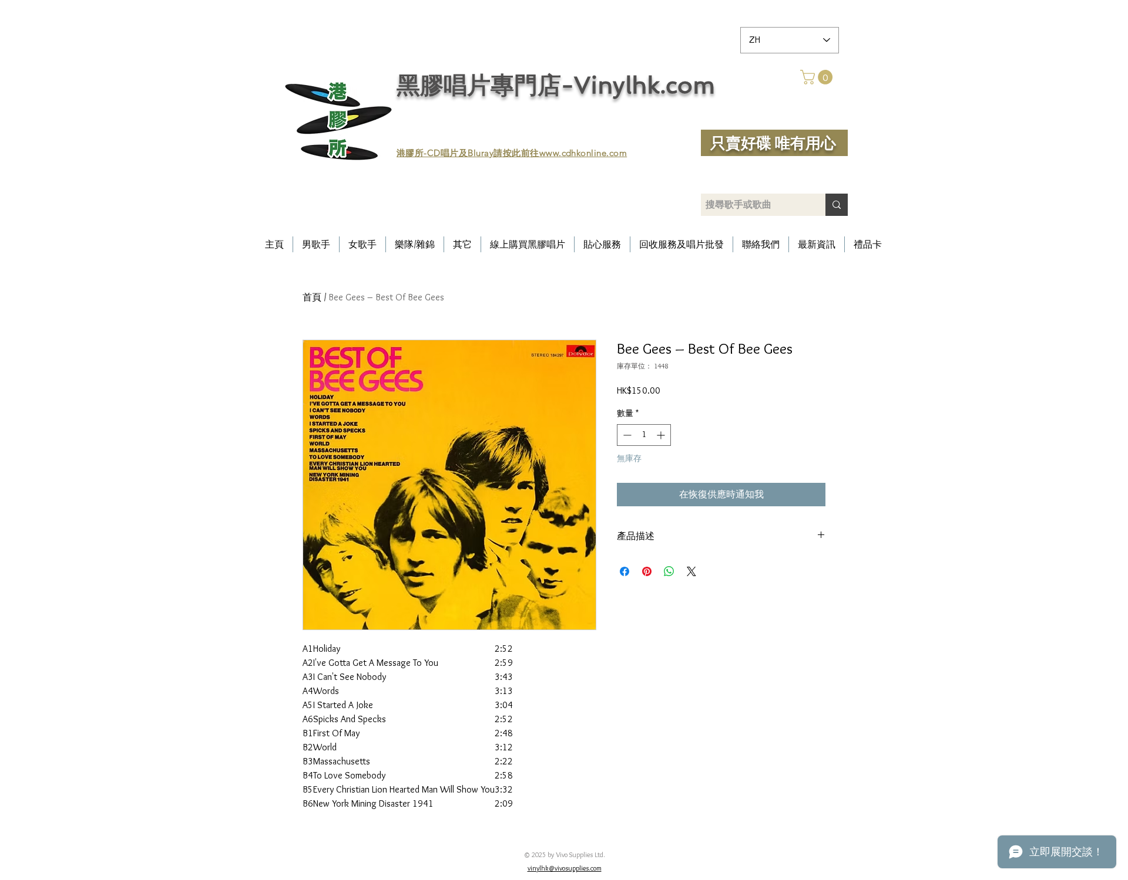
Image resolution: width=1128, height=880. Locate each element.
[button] (818, 77)
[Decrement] (626, 435)
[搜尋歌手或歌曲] (836, 205)
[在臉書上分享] (624, 571)
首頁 (312, 297)
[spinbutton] (643, 435)
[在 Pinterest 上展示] (647, 571)
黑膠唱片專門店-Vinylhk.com (556, 85)
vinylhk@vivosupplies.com (565, 868)
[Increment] (661, 435)
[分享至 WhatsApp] (669, 571)
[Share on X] (691, 571)
